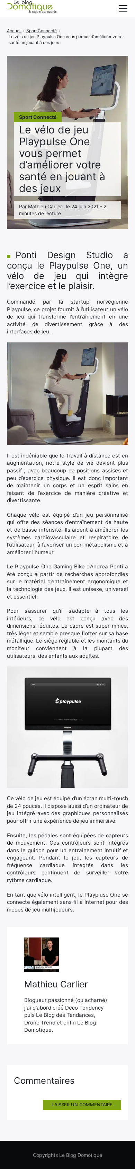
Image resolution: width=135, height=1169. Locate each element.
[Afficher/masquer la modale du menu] (123, 8)
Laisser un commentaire (82, 1104)
